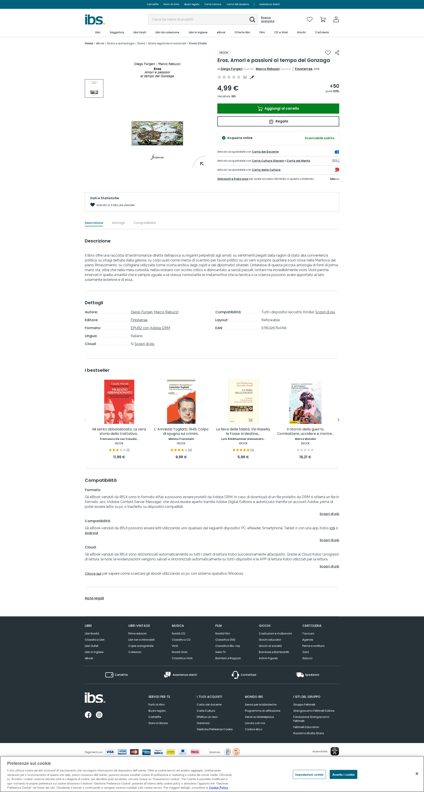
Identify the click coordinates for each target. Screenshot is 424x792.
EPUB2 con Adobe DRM (150, 328)
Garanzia (203, 723)
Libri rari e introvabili (141, 640)
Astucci (307, 658)
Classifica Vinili (182, 658)
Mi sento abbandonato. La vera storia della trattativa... (119, 431)
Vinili (175, 646)
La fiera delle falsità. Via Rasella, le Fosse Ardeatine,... (243, 431)
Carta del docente (238, 4)
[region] (212, 774)
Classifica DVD (225, 640)
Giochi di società (270, 646)
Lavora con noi (255, 723)
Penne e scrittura (313, 646)
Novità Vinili (179, 652)
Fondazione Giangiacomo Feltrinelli (311, 719)
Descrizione (94, 223)
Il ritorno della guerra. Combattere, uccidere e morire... (305, 431)
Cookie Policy (218, 787)
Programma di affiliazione (262, 711)
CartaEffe (152, 4)
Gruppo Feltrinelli (304, 704)
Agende (307, 640)
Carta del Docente (265, 152)
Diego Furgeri (231, 69)
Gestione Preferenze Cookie (215, 729)
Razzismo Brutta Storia (308, 733)
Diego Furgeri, (142, 312)
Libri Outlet (91, 646)
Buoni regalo (191, 4)
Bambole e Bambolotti (274, 652)
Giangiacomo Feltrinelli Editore (313, 711)
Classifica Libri (94, 640)
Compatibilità (145, 223)
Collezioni (134, 652)
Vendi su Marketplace (259, 717)
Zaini (305, 652)
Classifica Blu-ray (227, 646)
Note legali (94, 598)
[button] (252, 19)
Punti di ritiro (171, 4)
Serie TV (220, 652)
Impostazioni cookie (309, 774)
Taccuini (308, 633)
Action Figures (268, 658)
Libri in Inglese (94, 652)
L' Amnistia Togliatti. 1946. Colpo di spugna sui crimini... (181, 431)
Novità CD (178, 633)
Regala (281, 121)
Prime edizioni (137, 633)
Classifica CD (181, 640)
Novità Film (222, 633)
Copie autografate (140, 646)
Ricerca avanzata (267, 19)
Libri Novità (92, 633)
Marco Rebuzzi (268, 69)
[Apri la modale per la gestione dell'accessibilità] (334, 751)
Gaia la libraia (158, 723)
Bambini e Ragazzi (228, 658)
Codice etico (253, 729)
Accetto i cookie (343, 774)
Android (91, 533)
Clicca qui (93, 573)
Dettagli (118, 223)
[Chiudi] (417, 773)
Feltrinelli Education (306, 727)
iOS (332, 528)
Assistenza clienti (269, 4)
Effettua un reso (207, 717)
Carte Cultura (212, 4)
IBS (233, 96)
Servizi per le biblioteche (260, 704)
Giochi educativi (270, 640)
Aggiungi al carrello (281, 108)
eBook (89, 658)
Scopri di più (144, 344)
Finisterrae (303, 69)
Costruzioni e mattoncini (275, 633)
